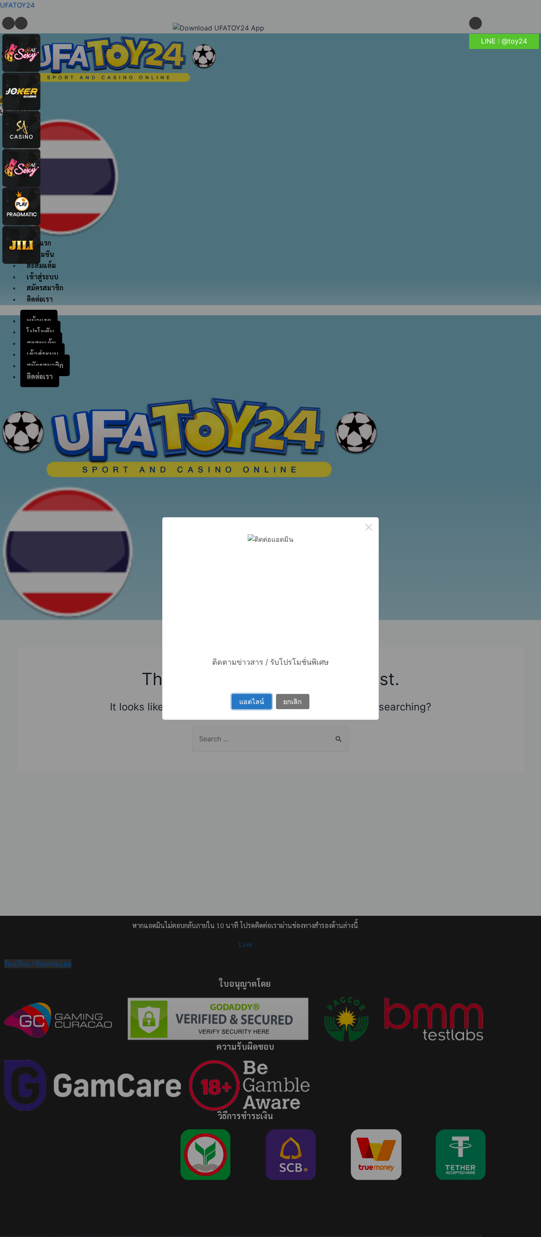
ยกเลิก (292, 701)
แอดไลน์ (251, 701)
